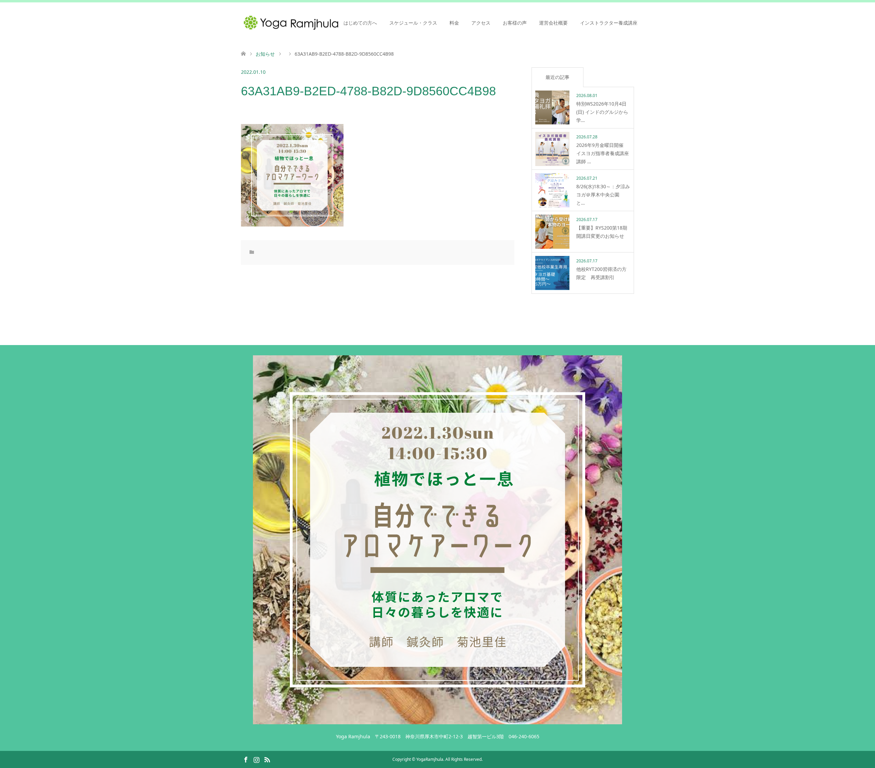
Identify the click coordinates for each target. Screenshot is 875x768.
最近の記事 (557, 77)
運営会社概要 (553, 22)
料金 (454, 22)
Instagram (256, 759)
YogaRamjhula (429, 759)
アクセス (480, 22)
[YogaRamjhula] (437, 721)
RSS (267, 759)
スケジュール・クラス (413, 22)
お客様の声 (515, 22)
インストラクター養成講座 (608, 22)
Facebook (246, 759)
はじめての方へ (360, 22)
